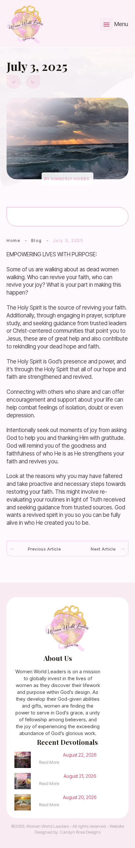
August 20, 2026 (79, 797)
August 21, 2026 (80, 776)
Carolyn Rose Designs (80, 832)
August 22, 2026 (79, 755)
